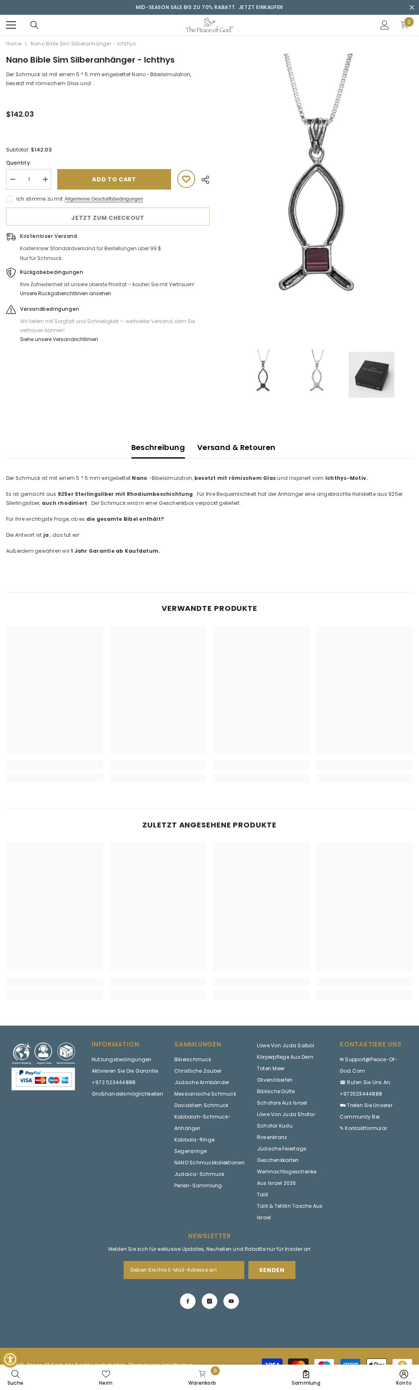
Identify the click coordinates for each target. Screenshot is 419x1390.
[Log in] (384, 24)
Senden (271, 1270)
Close (412, 8)
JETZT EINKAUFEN (261, 7)
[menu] (11, 25)
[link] (54, 764)
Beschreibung (158, 447)
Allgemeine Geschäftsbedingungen (104, 199)
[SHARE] (202, 180)
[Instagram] (209, 1301)
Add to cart (114, 179)
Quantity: (18, 162)
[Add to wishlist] (186, 179)
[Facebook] (188, 1301)
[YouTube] (231, 1301)
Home (13, 43)
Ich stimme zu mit (39, 198)
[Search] (34, 25)
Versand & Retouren (236, 447)
